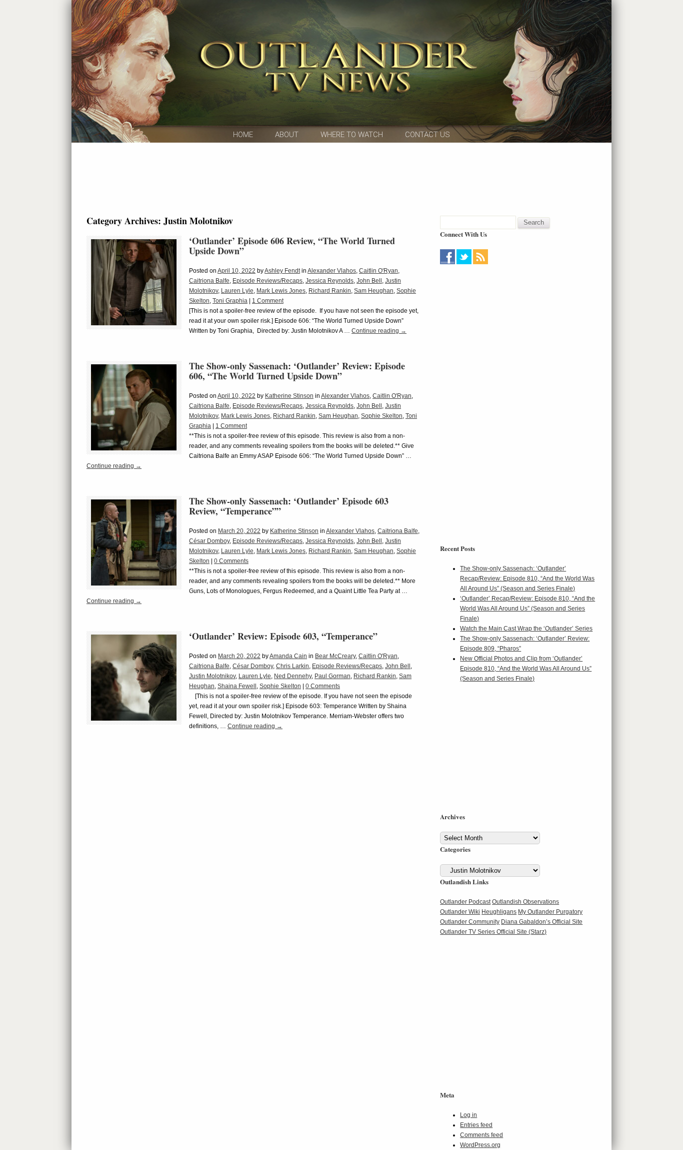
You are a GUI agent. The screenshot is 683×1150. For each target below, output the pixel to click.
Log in (468, 1114)
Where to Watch (351, 134)
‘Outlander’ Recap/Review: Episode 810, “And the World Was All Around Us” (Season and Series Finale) (527, 608)
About (286, 134)
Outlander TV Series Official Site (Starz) (493, 931)
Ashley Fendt (282, 270)
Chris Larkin (292, 666)
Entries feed (476, 1124)
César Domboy (209, 540)
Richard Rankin (329, 290)
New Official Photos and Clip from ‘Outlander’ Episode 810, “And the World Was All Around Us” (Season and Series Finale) (526, 668)
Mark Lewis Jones (281, 290)
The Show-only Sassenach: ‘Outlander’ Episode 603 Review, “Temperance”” (288, 505)
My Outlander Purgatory (550, 911)
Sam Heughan (374, 290)
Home (243, 134)
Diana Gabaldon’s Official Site (541, 921)
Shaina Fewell (237, 686)
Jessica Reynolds (330, 280)
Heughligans (499, 911)
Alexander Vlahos (332, 270)
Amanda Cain (288, 656)
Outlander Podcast (465, 901)
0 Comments (231, 560)
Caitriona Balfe (209, 280)
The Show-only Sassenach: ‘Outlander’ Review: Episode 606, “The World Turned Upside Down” (297, 370)
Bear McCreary (335, 656)
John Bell (369, 280)
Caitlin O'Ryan (378, 270)
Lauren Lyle (237, 290)
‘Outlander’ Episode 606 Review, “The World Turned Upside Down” (292, 245)
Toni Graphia (230, 300)
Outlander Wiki (460, 911)
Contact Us (427, 134)
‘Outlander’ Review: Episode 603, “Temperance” (283, 636)
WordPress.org (480, 1144)
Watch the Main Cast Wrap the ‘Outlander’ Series (526, 628)
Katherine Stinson (289, 395)
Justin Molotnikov (212, 676)
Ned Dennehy (293, 676)
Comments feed (481, 1134)
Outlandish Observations (525, 901)
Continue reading (379, 330)
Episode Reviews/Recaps (267, 280)
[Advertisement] (342, 177)
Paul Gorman (332, 676)
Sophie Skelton (381, 415)
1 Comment (268, 300)
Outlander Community (470, 921)
